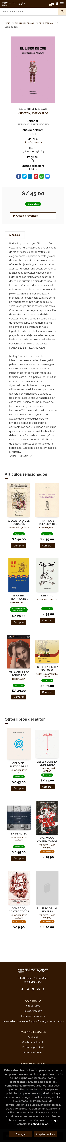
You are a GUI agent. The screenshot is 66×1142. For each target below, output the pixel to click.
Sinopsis (14, 234)
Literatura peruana (24, 23)
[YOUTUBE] (38, 989)
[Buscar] (62, 11)
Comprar (19, 545)
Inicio (7, 23)
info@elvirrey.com (33, 1011)
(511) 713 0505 (33, 1006)
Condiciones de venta (33, 1042)
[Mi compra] (52, 3)
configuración (39, 1123)
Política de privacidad (33, 1047)
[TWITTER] (27, 989)
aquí (55, 1120)
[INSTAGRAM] (33, 989)
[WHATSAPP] (43, 989)
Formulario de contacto (33, 1016)
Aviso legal (33, 1037)
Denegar (21, 1134)
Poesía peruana (45, 23)
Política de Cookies (33, 1052)
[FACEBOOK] (22, 989)
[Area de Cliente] (57, 3)
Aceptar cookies (45, 1134)
